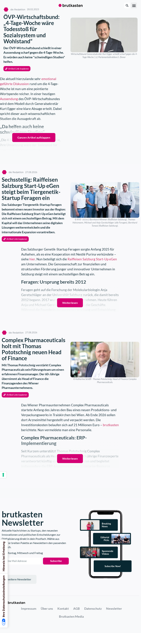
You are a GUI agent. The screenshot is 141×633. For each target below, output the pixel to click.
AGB (76, 608)
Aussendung (9, 99)
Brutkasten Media (71, 616)
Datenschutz (93, 608)
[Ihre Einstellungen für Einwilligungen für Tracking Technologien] (3, 475)
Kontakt (63, 608)
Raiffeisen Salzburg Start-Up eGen (92, 259)
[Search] (127, 5)
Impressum (28, 608)
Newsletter (114, 608)
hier (32, 259)
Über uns (47, 608)
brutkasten (111, 425)
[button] (134, 5)
